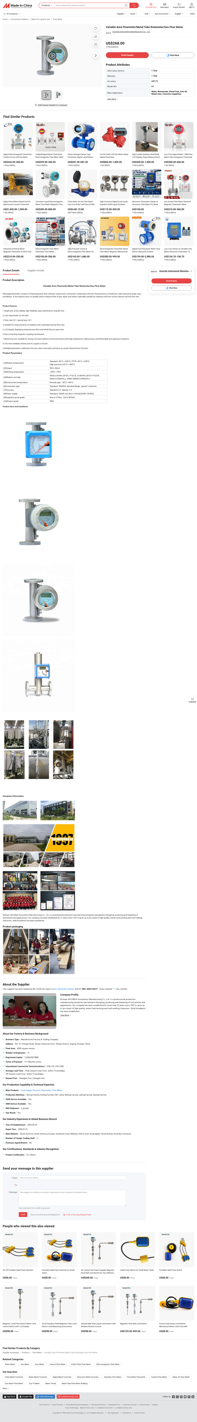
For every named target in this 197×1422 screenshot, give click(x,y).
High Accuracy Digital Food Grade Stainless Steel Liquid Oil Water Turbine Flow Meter (114, 203)
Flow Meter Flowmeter (136, 1377)
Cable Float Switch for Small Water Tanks (137, 1270)
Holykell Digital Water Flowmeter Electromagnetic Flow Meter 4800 (49, 155)
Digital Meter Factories (62, 1377)
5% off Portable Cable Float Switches (18, 1270)
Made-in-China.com (87, 1408)
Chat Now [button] (174, 55)
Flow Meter (57, 19)
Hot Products (44, 1405)
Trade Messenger (45, 1396)
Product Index (144, 1405)
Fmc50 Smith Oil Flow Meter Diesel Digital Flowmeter (114, 155)
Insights (155, 1405)
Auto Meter (39, 1364)
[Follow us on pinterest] (189, 1396)
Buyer (132, 13)
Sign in (191, 7)
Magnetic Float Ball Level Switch (133, 1323)
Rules (192, 13)
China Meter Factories (14, 1377)
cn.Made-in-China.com (124, 1408)
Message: (13, 1192)
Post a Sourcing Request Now (77, 1214)
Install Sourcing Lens (69, 1396)
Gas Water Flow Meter (14, 1383)
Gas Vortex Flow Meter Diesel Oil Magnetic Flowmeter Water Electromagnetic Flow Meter (177, 203)
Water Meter (10, 1364)
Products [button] (46, 5)
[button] (126, 5)
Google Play (25, 1396)
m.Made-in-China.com (105, 1408)
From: (15, 1178)
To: (16, 1185)
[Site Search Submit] (134, 5)
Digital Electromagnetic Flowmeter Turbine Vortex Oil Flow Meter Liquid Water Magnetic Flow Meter (17, 156)
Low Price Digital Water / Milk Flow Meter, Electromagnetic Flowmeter (178, 155)
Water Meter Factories (38, 1377)
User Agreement (113, 1413)
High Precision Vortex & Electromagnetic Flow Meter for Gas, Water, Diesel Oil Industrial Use (82, 250)
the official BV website (64, 989)
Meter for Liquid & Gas (40, 19)
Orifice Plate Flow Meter (81, 1364)
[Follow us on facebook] (173, 1396)
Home (5, 19)
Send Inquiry (127, 55)
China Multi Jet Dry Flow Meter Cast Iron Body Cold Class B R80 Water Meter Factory (81, 203)
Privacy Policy (139, 1413)
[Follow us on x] (177, 1396)
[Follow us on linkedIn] (193, 1396)
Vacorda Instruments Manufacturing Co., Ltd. (131, 31)
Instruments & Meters (20, 19)
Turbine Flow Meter (159, 1377)
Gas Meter (25, 1364)
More (5, 1388)
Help (146, 13)
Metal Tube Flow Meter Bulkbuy (75, 1383)
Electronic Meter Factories (87, 1377)
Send (23, 1214)
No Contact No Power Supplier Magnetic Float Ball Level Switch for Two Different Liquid (97, 1273)
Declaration (126, 1413)
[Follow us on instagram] (181, 1396)
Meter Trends (50, 1383)
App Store (9, 1396)
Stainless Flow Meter (112, 1377)
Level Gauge (26, 1090)
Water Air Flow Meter (181, 1377)
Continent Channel (129, 1405)
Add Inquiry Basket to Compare (52, 104)
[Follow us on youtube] (185, 1396)
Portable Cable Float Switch (170, 1270)
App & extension (161, 13)
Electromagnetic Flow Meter (108, 1364)
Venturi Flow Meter (57, 1364)
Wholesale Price (114, 1405)
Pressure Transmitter (42, 1090)
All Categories (12, 13)
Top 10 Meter (34, 1383)
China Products (57, 1405)
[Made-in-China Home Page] (17, 5)
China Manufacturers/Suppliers (77, 1405)
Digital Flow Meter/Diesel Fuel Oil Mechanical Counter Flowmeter (16, 203)
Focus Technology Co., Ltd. (80, 1413)
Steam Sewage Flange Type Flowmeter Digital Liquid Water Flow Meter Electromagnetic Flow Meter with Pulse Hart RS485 (81, 156)
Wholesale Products (98, 1405)
